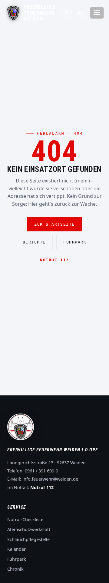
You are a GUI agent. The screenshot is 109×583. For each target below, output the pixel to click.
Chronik (15, 569)
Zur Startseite (54, 224)
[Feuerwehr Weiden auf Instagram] (80, 13)
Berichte (34, 242)
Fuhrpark (74, 242)
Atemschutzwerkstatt (28, 529)
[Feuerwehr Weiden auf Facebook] (66, 13)
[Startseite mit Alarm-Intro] (13, 13)
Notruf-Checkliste (25, 519)
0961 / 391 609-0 (41, 471)
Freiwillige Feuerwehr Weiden (39, 13)
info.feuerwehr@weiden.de (50, 479)
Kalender (16, 549)
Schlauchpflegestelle (28, 539)
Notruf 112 (54, 260)
